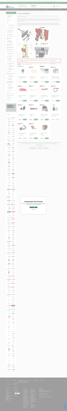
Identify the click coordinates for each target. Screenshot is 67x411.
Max (36, 207)
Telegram (31, 207)
